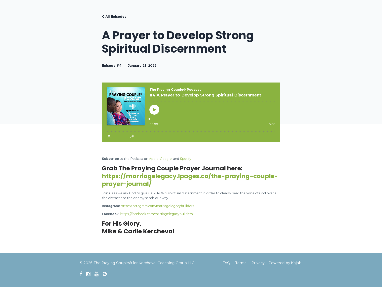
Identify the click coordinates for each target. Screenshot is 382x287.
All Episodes (115, 17)
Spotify (185, 159)
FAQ (226, 263)
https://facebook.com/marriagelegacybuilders (156, 214)
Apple (154, 159)
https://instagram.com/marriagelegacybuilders (157, 206)
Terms (241, 263)
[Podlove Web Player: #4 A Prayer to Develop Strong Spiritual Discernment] (191, 112)
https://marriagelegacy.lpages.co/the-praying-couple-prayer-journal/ (190, 180)
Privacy (258, 263)
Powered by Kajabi (285, 263)
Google (166, 159)
